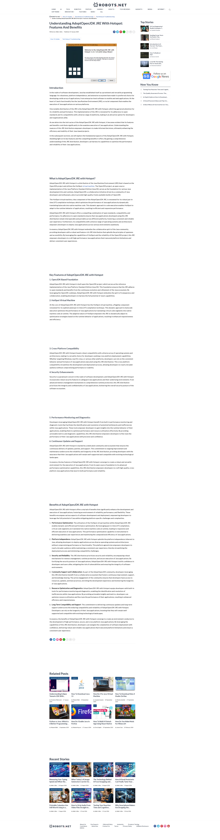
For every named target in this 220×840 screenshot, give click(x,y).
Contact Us (106, 826)
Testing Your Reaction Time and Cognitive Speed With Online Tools (102, 807)
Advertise (95, 826)
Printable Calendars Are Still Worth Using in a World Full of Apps (58, 807)
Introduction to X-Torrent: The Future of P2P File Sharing (156, 45)
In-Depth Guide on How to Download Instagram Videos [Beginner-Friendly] (155, 97)
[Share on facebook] (114, 32)
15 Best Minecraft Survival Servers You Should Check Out (155, 104)
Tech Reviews (125, 9)
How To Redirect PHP (155, 54)
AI (61, 9)
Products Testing (133, 824)
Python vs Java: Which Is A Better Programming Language (59, 723)
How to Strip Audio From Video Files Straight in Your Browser (81, 807)
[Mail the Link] (130, 32)
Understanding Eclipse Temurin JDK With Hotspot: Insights (58, 696)
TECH (68, 9)
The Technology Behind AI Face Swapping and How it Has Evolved (102, 781)
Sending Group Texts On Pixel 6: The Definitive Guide (156, 36)
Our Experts (94, 824)
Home (54, 9)
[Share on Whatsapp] (124, 32)
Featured (82, 12)
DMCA (82, 828)
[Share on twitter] (117, 32)
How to (111, 9)
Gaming (100, 9)
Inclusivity (120, 824)
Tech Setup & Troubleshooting (71, 39)
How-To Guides (55, 39)
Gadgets (138, 9)
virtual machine (88, 186)
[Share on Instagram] (57, 639)
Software (55, 12)
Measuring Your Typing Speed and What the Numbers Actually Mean (58, 781)
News (93, 12)
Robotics (77, 9)
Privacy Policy (127, 826)
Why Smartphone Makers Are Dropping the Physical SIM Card (125, 807)
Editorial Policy (108, 824)
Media (150, 9)
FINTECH (88, 9)
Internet (161, 9)
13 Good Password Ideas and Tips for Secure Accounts (155, 101)
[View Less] (134, 32)
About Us (83, 824)
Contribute (83, 826)
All (101, 12)
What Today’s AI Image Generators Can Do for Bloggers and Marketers (80, 781)
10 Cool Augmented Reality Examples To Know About (156, 27)
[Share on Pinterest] (120, 32)
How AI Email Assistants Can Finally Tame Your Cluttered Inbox (124, 781)
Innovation (69, 12)
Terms (116, 826)
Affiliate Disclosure (142, 826)
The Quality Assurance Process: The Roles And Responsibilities (154, 93)
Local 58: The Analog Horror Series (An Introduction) (156, 62)
